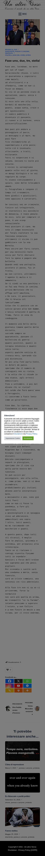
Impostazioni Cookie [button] (13, 438)
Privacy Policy (31, 434)
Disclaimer (18, 434)
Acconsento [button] (28, 438)
